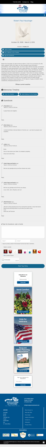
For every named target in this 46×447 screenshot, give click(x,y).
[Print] (3, 59)
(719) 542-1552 (28, 402)
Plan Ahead (27, 415)
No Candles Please (9, 255)
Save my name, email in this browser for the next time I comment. (18, 243)
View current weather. (23, 84)
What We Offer (28, 412)
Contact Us (27, 419)
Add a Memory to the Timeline (11, 52)
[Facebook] (44, 442)
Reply (2, 120)
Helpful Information (29, 417)
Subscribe (23, 282)
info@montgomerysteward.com (31, 405)
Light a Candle (8, 49)
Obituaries (27, 422)
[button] (44, 15)
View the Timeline (9, 94)
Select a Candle (7, 247)
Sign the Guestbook (9, 55)
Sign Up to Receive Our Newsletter (23, 378)
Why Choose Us (29, 410)
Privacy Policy (28, 424)
